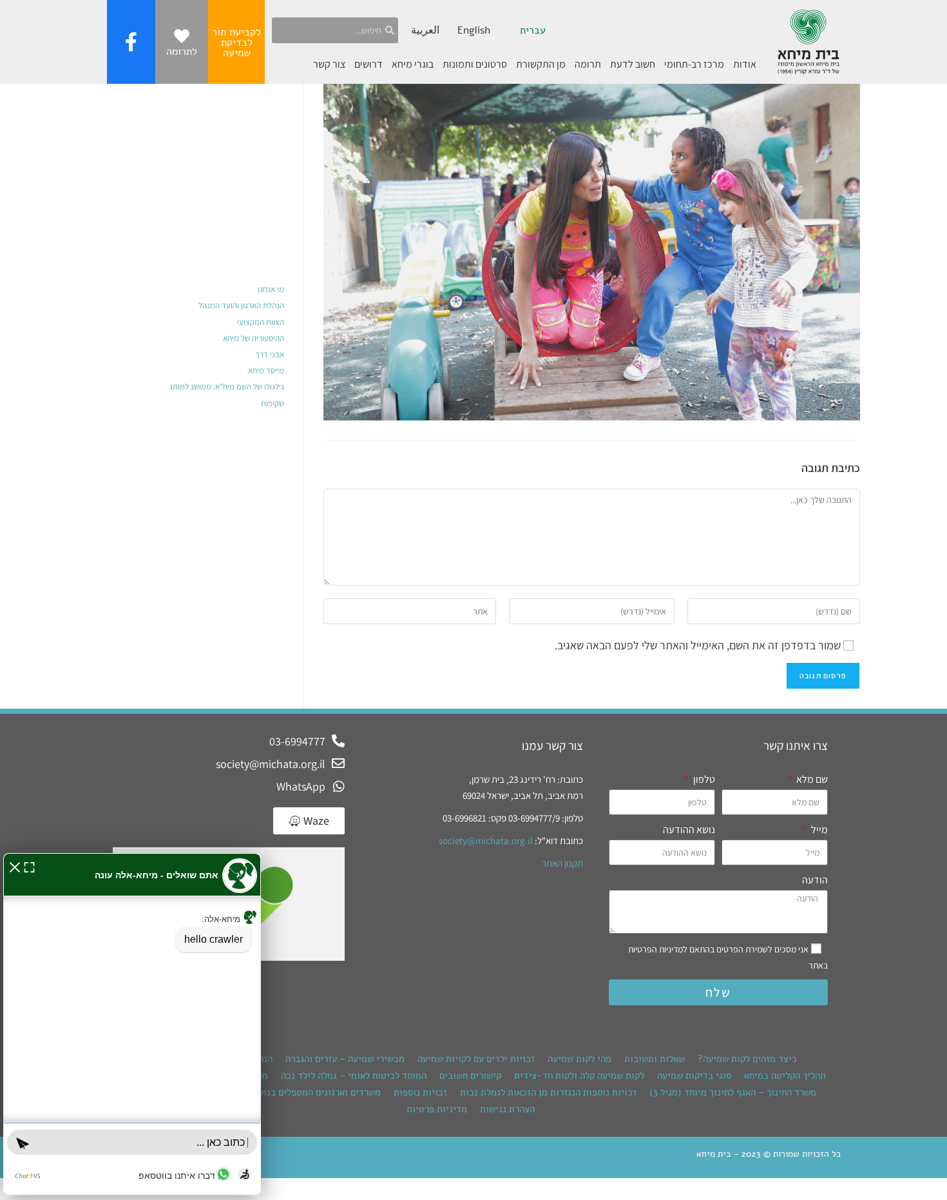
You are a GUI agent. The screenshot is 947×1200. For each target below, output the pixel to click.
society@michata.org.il (486, 840)
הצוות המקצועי (260, 322)
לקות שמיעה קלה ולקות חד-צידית (579, 1075)
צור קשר (329, 64)
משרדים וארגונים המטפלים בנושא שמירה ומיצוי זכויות (276, 1092)
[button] (15, 865)
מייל (818, 829)
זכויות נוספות (420, 1092)
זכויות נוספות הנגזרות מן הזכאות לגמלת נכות (548, 1092)
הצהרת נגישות (507, 1109)
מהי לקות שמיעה (579, 1058)
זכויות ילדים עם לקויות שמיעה (476, 1058)
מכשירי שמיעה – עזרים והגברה (345, 1058)
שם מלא (811, 779)
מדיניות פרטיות (437, 1109)
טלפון (703, 779)
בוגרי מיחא (413, 64)
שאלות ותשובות (654, 1058)
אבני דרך (269, 354)
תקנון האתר (562, 863)
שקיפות (272, 403)
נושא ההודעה (689, 829)
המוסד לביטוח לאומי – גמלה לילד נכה (353, 1075)
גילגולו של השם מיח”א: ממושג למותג (226, 386)
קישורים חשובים (470, 1075)
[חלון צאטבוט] (132, 1024)
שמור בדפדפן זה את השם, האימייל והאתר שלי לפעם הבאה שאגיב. (698, 645)
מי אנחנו (271, 289)
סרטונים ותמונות (475, 64)
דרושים (368, 64)
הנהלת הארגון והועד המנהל (241, 305)
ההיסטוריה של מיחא (253, 338)
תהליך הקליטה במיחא (785, 1075)
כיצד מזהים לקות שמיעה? (747, 1058)
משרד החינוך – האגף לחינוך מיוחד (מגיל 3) (732, 1092)
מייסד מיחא (266, 370)
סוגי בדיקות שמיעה (694, 1075)
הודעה (815, 880)
